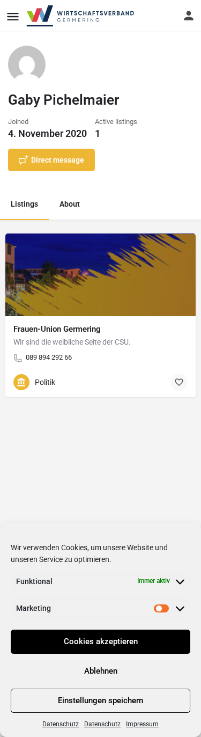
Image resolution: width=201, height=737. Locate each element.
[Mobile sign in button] (189, 16)
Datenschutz (60, 724)
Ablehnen (100, 671)
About (69, 204)
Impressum (142, 724)
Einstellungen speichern (100, 700)
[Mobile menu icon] (12, 16)
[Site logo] (81, 16)
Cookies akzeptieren (101, 641)
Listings (24, 204)
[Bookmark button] (179, 382)
